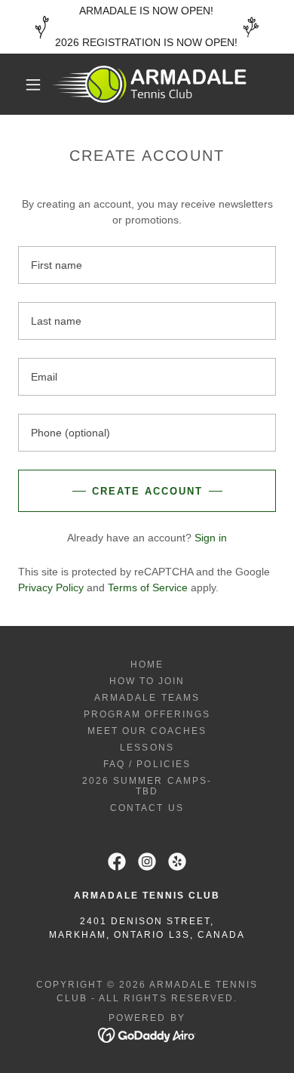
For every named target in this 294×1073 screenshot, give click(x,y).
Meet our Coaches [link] (147, 731)
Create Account (147, 491)
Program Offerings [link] (147, 714)
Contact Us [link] (146, 808)
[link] (149, 84)
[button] (33, 84)
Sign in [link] (210, 538)
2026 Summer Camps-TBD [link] (146, 786)
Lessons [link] (146, 747)
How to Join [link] (147, 681)
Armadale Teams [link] (146, 697)
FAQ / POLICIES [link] (146, 764)
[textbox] (147, 265)
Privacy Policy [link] (51, 587)
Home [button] (147, 664)
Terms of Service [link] (148, 587)
